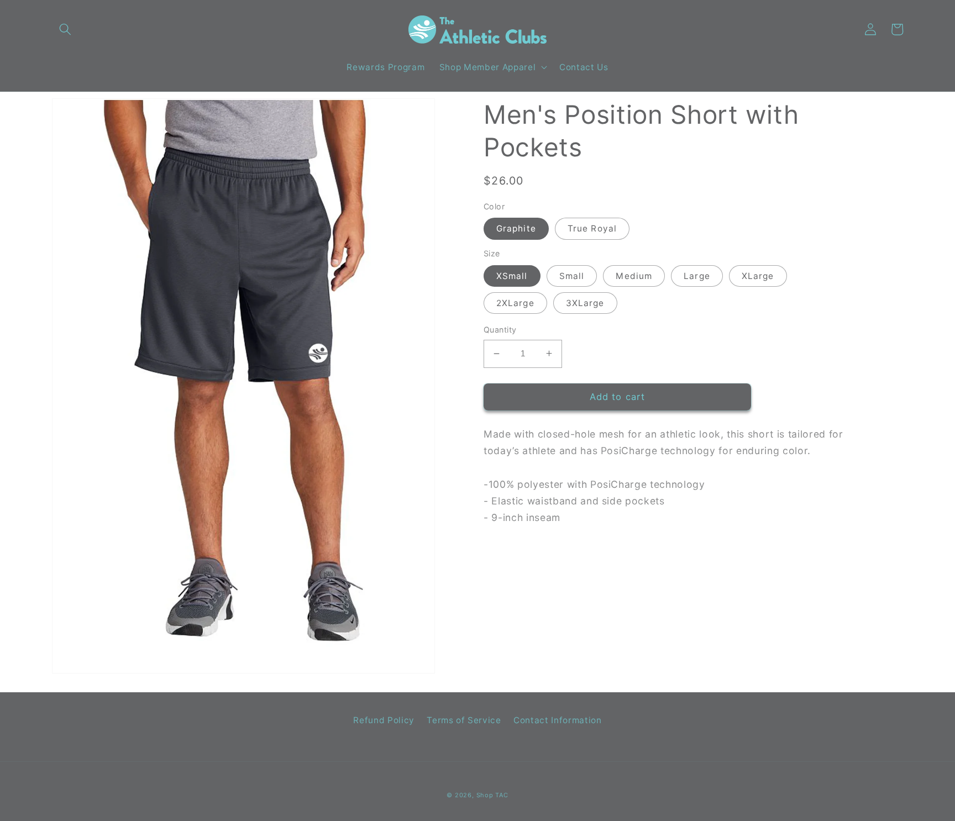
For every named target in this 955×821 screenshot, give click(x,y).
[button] (65, 29)
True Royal (592, 228)
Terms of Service (464, 720)
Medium (634, 275)
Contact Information (557, 720)
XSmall (512, 275)
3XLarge (585, 303)
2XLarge (515, 303)
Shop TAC (492, 795)
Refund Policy (383, 720)
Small (572, 275)
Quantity (500, 329)
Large (697, 275)
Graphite (516, 228)
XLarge (758, 275)
